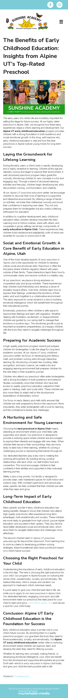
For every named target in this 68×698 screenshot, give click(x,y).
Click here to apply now (40, 603)
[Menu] (61, 21)
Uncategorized (21, 676)
